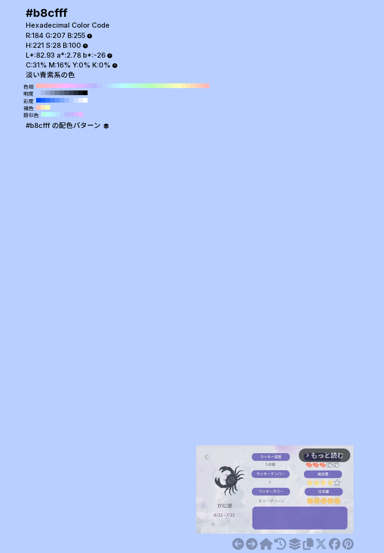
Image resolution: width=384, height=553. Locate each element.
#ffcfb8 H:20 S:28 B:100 (197, 85)
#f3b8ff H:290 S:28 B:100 (71, 85)
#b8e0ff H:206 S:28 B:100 (57, 114)
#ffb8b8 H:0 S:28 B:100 (207, 85)
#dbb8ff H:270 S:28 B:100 (80, 85)
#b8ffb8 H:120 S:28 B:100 (150, 85)
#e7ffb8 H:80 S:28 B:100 (169, 85)
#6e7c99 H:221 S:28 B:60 (57, 92)
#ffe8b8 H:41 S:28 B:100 (43, 107)
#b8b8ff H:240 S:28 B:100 (94, 85)
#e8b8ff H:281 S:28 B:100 (81, 114)
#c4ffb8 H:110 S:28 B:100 (155, 85)
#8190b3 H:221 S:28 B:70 (52, 92)
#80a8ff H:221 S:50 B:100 (61, 100)
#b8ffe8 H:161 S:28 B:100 (43, 114)
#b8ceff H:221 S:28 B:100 (38, 92)
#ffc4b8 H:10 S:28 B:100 (202, 85)
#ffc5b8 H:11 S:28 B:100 (38, 107)
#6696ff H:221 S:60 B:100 (57, 100)
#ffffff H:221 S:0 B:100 (85, 100)
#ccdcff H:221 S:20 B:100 (76, 100)
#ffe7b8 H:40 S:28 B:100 (188, 85)
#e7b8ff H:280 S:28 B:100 (76, 85)
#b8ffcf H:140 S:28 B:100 (141, 85)
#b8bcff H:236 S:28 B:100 (67, 114)
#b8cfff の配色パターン (64, 125)
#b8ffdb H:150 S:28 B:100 (136, 85)
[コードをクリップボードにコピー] (308, 544)
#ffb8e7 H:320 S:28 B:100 (57, 85)
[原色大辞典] (266, 544)
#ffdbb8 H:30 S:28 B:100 (193, 85)
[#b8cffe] (238, 544)
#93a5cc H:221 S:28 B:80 (47, 92)
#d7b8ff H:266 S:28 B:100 (76, 114)
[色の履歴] (280, 544)
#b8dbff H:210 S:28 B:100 (108, 85)
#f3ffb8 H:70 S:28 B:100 (174, 85)
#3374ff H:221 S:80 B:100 (47, 100)
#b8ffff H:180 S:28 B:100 (122, 85)
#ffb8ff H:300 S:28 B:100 (66, 85)
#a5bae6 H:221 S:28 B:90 (43, 92)
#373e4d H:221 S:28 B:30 (71, 92)
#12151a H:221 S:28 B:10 (80, 92)
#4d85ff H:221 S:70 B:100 (52, 100)
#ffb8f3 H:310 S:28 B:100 (61, 85)
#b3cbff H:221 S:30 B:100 (71, 100)
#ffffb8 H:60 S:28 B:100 (179, 85)
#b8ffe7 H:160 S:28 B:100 (132, 85)
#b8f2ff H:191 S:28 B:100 (53, 114)
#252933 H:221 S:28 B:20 (76, 92)
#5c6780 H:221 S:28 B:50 (61, 92)
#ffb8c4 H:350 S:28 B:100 (43, 85)
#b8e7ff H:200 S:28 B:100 (113, 85)
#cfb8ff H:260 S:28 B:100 (85, 85)
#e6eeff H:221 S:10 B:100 (80, 100)
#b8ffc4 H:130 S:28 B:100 (146, 85)
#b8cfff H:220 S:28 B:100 (104, 85)
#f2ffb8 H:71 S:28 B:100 (47, 107)
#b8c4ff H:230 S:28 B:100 (99, 85)
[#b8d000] (252, 544)
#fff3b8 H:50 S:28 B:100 (183, 85)
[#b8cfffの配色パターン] (294, 544)
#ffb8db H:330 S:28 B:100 (52, 85)
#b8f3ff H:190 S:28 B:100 (118, 85)
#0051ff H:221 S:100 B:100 (38, 100)
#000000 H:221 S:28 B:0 (85, 92)
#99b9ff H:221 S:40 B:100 (66, 100)
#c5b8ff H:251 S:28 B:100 (71, 114)
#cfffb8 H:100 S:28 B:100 (160, 85)
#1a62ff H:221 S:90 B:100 (43, 100)
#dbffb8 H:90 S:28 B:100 (164, 85)
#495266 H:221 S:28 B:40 (66, 92)
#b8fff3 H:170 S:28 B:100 (127, 85)
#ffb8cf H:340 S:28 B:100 (47, 85)
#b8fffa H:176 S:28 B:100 (48, 114)
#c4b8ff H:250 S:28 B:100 (90, 85)
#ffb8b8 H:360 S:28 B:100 (38, 85)
